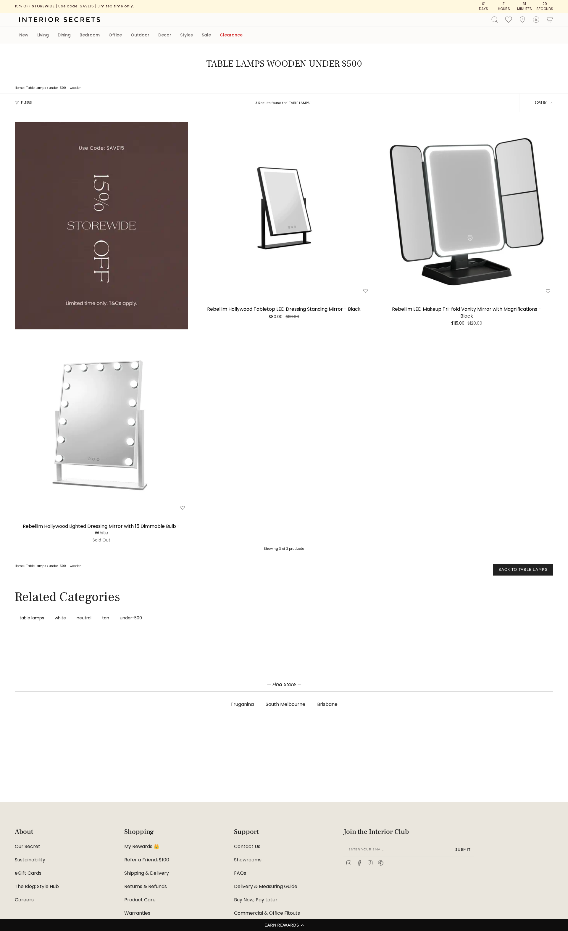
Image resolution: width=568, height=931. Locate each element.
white (60, 618)
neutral (84, 618)
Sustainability (30, 859)
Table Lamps (36, 88)
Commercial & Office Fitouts (267, 913)
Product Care (140, 899)
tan (105, 618)
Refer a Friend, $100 (146, 859)
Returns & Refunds (145, 886)
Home (19, 88)
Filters (26, 102)
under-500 (57, 88)
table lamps (32, 618)
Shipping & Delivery (146, 873)
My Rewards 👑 (141, 846)
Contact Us (247, 846)
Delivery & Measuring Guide (265, 886)
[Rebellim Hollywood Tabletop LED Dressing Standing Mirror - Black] (283, 208)
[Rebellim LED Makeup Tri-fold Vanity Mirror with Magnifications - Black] (466, 208)
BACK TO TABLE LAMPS (523, 569)
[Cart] (549, 20)
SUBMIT (463, 849)
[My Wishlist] (508, 19)
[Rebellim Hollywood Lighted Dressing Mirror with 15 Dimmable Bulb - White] (101, 425)
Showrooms (248, 859)
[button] (284, 925)
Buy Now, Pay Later (255, 899)
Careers (24, 899)
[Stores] (522, 20)
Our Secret (27, 846)
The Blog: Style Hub (37, 886)
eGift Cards (28, 873)
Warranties (137, 913)
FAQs (240, 873)
